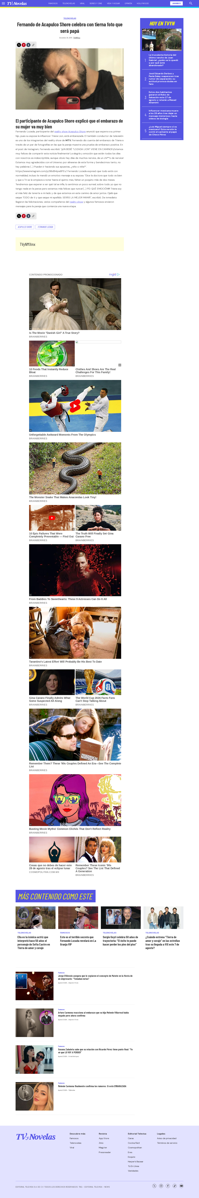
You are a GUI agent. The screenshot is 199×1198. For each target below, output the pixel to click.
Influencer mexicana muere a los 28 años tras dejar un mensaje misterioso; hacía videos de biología (163, 114)
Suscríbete (176, 3)
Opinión (128, 3)
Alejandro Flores (73, 983)
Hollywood (143, 3)
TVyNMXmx (76, 38)
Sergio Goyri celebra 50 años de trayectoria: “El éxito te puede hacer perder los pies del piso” (120, 940)
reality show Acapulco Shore (70, 131)
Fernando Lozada (45, 226)
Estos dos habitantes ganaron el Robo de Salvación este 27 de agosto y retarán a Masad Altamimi (162, 97)
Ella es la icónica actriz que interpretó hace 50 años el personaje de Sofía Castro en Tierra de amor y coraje (33, 942)
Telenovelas (68, 3)
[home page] (17, 3)
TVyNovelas (71, 1090)
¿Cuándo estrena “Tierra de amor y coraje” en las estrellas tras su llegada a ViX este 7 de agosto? (162, 942)
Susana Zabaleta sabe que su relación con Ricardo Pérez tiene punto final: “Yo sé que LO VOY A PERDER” (95, 1051)
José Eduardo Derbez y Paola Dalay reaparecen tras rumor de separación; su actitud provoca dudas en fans (164, 78)
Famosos (53, 3)
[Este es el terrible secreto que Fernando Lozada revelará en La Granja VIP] (78, 917)
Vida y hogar (113, 3)
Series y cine (96, 3)
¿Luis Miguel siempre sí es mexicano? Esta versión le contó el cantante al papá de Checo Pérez (163, 130)
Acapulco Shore (25, 226)
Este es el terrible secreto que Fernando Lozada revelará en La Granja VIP (78, 940)
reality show (76, 201)
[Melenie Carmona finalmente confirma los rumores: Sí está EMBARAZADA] (34, 1096)
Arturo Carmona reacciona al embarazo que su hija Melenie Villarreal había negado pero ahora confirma (93, 1014)
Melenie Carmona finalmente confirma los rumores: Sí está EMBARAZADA (92, 1086)
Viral (82, 3)
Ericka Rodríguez (73, 1056)
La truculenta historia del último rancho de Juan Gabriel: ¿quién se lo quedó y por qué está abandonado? (163, 60)
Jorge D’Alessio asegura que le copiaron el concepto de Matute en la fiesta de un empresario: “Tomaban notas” (95, 977)
